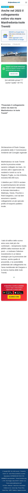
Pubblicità (14, 490)
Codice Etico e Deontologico (19, 485)
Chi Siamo (5, 485)
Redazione (10, 485)
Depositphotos (7, 476)
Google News (20, 32)
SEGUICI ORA (14, 73)
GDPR (10, 490)
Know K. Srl (5, 473)
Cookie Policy (5, 490)
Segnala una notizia (21, 490)
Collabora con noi (7, 487)
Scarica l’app (14, 487)
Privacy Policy (21, 487)
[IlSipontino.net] (14, 2)
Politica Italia (5, 6)
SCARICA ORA (14, 297)
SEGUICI (11, 32)
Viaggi (11, 6)
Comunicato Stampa (6, 44)
